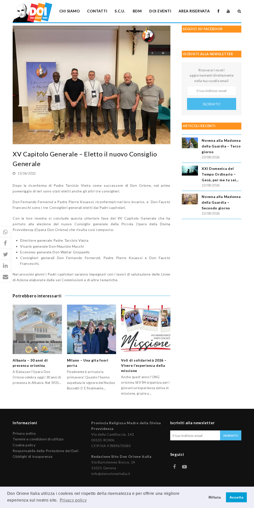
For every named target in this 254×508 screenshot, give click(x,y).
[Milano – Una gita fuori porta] (91, 329)
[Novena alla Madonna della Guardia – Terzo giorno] (190, 144)
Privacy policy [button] (73, 500)
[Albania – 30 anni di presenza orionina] (37, 329)
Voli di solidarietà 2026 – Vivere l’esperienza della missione (143, 365)
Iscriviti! (212, 104)
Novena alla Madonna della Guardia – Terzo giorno (221, 146)
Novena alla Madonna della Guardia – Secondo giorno (221, 202)
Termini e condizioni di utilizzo (38, 439)
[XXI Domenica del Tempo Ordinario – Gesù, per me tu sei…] (190, 171)
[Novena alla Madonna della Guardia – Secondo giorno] (190, 200)
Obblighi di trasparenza (32, 456)
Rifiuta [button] (215, 497)
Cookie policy (24, 445)
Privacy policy (24, 433)
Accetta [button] (236, 497)
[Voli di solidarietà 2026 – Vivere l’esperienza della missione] (145, 329)
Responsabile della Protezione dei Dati (46, 451)
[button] (5, 231)
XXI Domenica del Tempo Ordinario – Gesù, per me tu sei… (220, 174)
